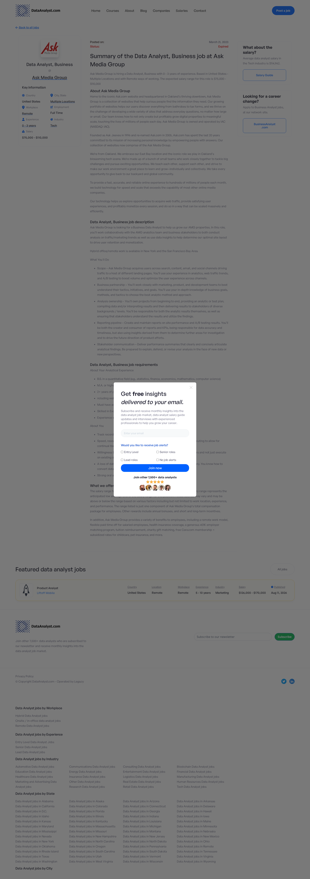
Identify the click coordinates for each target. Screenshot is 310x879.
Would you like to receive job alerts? (144, 445)
